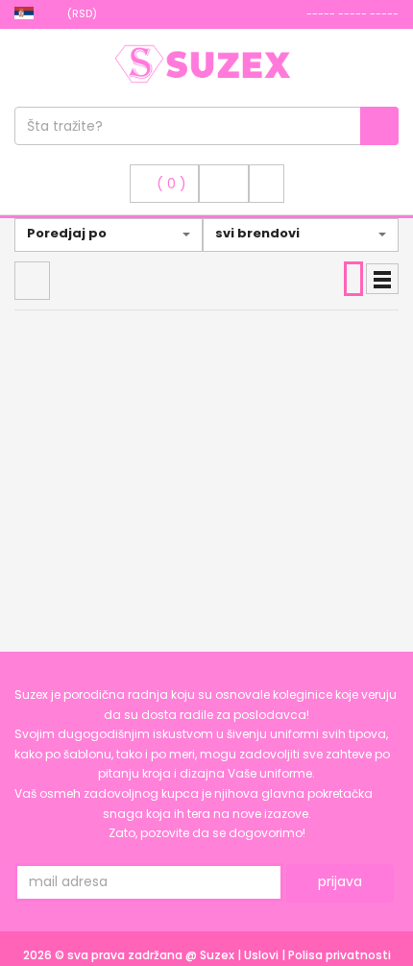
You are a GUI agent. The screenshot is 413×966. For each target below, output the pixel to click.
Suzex (218, 955)
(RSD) (83, 13)
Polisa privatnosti (339, 955)
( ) (171, 183)
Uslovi (262, 955)
